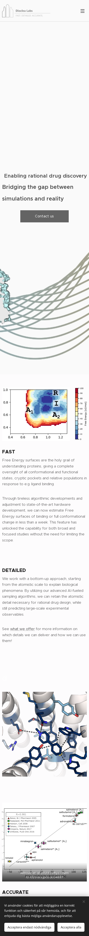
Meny (82, 10)
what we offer (22, 628)
